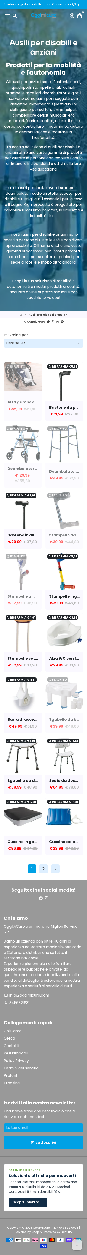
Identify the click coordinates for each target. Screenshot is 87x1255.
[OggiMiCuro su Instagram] (46, 898)
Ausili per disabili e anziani (48, 315)
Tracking (12, 1083)
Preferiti (11, 1075)
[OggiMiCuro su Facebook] (41, 898)
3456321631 (16, 1002)
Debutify (66, 1232)
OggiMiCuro (41, 1228)
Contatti (11, 1045)
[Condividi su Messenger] (62, 322)
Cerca (9, 1038)
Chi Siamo (13, 1031)
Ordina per (16, 335)
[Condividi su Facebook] (48, 322)
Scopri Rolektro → (28, 1202)
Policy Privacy (16, 1060)
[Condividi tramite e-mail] (57, 322)
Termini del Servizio (21, 1068)
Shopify (37, 1232)
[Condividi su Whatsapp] (53, 322)
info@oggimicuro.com (26, 995)
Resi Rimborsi (16, 1053)
